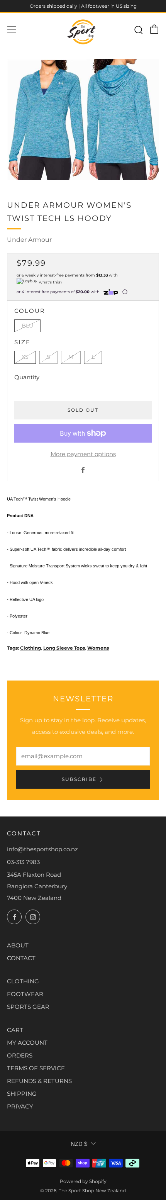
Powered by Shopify (83, 1181)
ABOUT (18, 945)
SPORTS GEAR (28, 1006)
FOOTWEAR (25, 994)
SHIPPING (22, 1093)
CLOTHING (23, 981)
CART (15, 1030)
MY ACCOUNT (27, 1042)
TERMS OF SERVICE (36, 1068)
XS (25, 357)
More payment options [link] (83, 454)
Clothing (30, 648)
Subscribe (79, 779)
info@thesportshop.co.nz (42, 849)
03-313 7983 (23, 862)
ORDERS (19, 1055)
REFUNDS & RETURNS (39, 1081)
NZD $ (79, 1144)
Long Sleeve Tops (64, 648)
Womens (98, 648)
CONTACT (21, 958)
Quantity (26, 377)
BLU (27, 325)
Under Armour (29, 239)
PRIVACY (20, 1106)
